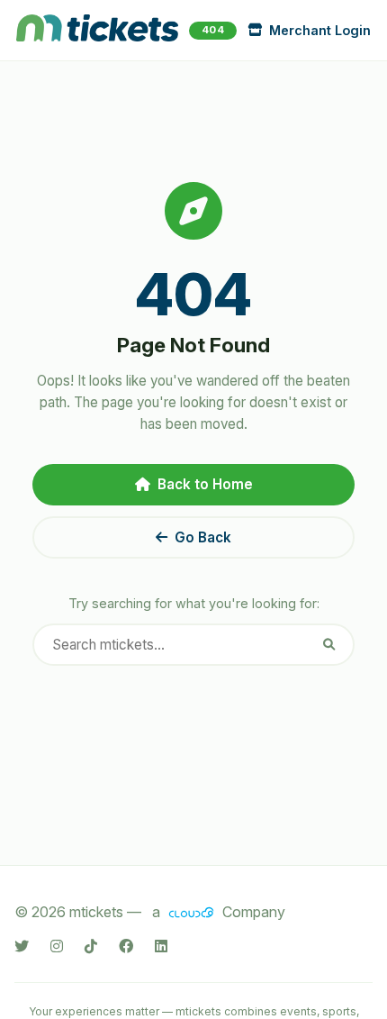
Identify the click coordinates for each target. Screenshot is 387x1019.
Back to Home (205, 484)
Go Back (203, 537)
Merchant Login (320, 30)
